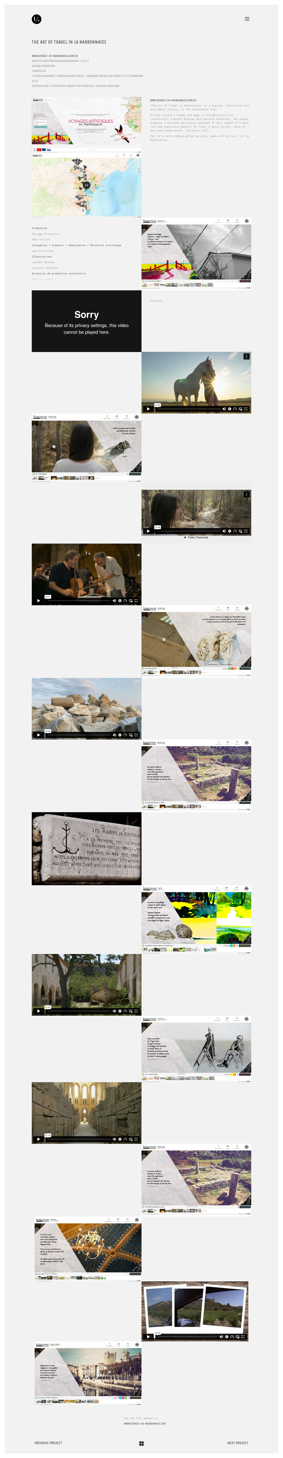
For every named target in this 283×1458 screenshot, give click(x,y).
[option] (87, 125)
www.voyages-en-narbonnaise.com (145, 1423)
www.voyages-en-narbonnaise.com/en (55, 56)
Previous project (48, 1443)
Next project (238, 1443)
